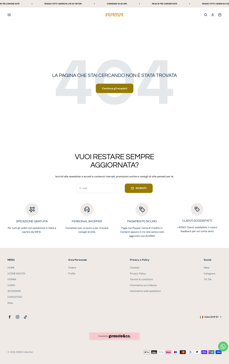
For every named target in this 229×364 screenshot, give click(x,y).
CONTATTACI (14, 297)
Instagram (209, 273)
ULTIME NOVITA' (16, 273)
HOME (10, 267)
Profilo (71, 273)
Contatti (134, 267)
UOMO (11, 285)
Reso (10, 303)
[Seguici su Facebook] (9, 317)
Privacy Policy (138, 273)
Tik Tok (208, 279)
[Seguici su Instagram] (17, 317)
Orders (72, 267)
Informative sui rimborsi (143, 285)
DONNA (11, 279)
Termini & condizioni (141, 279)
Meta (207, 267)
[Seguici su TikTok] (25, 317)
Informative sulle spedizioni (145, 291)
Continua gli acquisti (114, 88)
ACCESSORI (14, 291)
